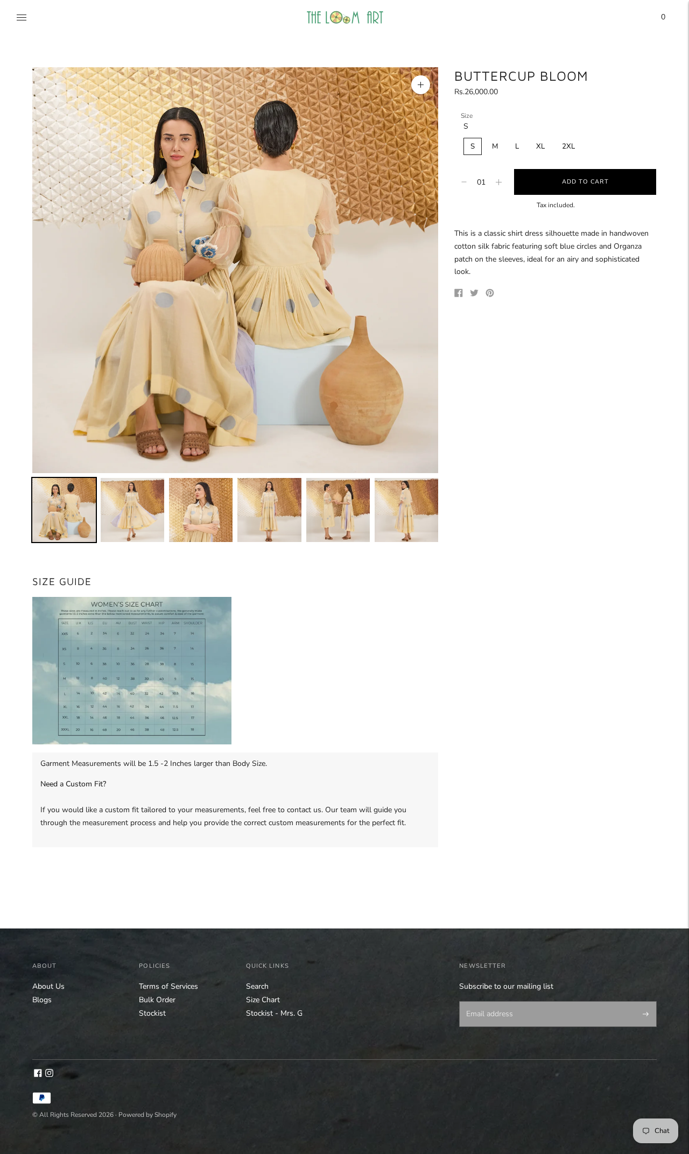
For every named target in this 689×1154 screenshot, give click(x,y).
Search (257, 986)
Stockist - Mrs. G (274, 1013)
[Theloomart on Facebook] (38, 1074)
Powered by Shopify (147, 1114)
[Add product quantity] (464, 182)
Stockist (152, 1013)
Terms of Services (168, 986)
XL (540, 146)
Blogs (42, 1000)
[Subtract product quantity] (498, 182)
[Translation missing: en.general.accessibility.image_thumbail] (64, 510)
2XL (568, 146)
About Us (48, 986)
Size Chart (263, 1000)
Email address (487, 1002)
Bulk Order (157, 1000)
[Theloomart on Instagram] (49, 1074)
